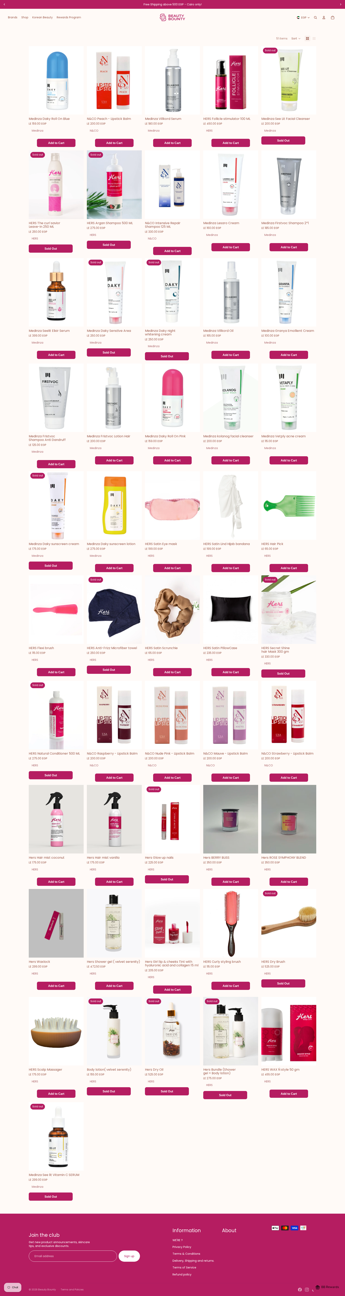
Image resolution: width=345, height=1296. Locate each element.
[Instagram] (306, 1289)
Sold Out (283, 140)
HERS (209, 131)
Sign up (129, 1256)
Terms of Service (184, 1267)
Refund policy (181, 1274)
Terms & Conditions (186, 1254)
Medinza (37, 131)
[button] (296, 38)
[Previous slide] (4, 4)
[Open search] (315, 17)
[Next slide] (340, 4)
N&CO (94, 131)
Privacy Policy (181, 1247)
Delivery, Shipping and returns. (193, 1261)
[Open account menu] (323, 17)
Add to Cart (56, 143)
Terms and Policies (72, 1289)
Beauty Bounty (47, 1289)
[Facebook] (299, 1289)
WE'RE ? (177, 1240)
